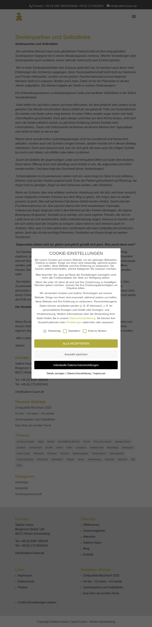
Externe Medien (97, 330)
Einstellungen (74, 322)
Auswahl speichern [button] (76, 354)
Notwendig (54, 330)
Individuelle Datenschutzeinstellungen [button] (76, 365)
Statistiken (74, 330)
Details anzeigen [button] (56, 373)
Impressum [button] (99, 373)
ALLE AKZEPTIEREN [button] (76, 343)
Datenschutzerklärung (82, 318)
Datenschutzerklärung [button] (79, 373)
